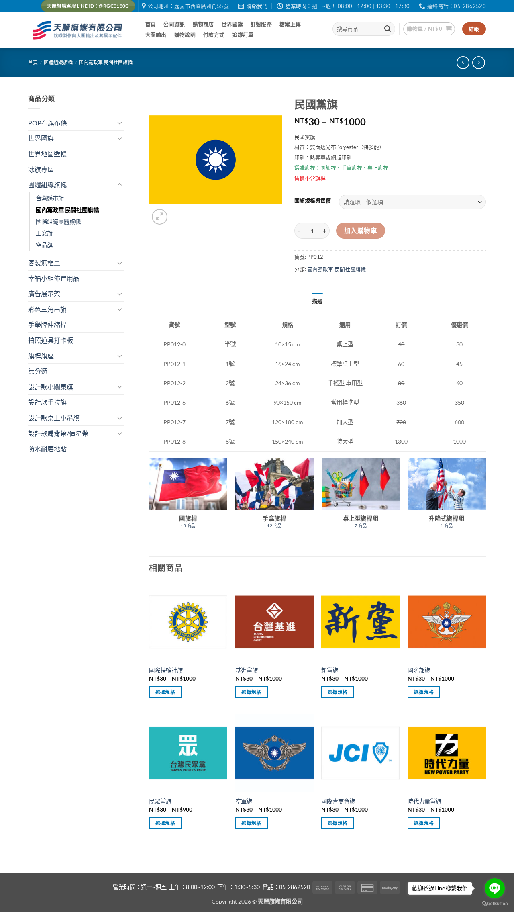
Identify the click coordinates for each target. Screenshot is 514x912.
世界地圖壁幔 (47, 153)
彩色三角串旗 (47, 309)
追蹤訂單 (242, 34)
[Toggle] (119, 122)
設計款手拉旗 (47, 402)
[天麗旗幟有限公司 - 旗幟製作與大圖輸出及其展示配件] (78, 30)
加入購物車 (360, 230)
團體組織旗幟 (58, 62)
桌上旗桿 (377, 167)
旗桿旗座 (41, 356)
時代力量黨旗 (424, 801)
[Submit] (388, 29)
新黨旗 (329, 670)
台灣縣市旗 (50, 198)
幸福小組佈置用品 (54, 278)
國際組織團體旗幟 (58, 221)
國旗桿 (328, 167)
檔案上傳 (290, 24)
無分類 (37, 371)
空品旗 (44, 244)
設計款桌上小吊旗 (54, 417)
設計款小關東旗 (50, 387)
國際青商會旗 (338, 801)
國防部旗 (419, 670)
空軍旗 (243, 801)
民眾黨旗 (160, 801)
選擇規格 (165, 692)
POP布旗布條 (47, 123)
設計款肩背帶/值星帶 (58, 433)
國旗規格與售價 (312, 201)
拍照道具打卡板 (50, 340)
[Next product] (463, 62)
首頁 (150, 24)
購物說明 (185, 34)
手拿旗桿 (351, 167)
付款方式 (213, 34)
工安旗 (44, 233)
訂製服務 (261, 24)
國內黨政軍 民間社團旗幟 (106, 62)
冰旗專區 (41, 169)
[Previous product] (478, 62)
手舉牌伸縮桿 (47, 324)
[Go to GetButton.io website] (495, 903)
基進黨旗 (246, 670)
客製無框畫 (44, 262)
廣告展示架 (44, 293)
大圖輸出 (156, 34)
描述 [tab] (317, 301)
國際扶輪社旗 (166, 670)
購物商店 (203, 24)
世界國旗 (232, 24)
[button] (429, 28)
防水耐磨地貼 (47, 448)
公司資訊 (174, 24)
